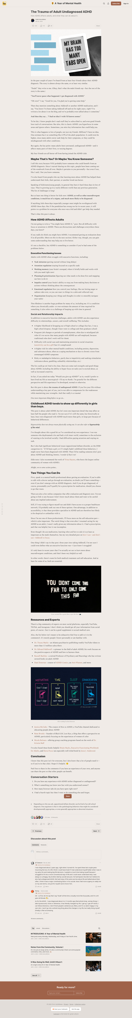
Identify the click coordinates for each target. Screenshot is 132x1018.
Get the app (75, 1009)
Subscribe (116, 3)
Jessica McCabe (40, 727)
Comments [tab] (35, 845)
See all (34, 975)
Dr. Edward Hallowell (43, 649)
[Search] (104, 3)
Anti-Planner (77, 662)
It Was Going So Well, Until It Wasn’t (46, 962)
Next (95, 831)
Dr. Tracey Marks (41, 642)
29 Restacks (54, 817)
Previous (38, 831)
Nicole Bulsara (40, 740)
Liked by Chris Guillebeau (43, 865)
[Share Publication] (108, 3)
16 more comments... (37, 918)
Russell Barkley (40, 656)
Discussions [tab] (45, 928)
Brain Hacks (65, 748)
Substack (56, 1014)
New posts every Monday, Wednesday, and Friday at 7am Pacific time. (54, 936)
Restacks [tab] (43, 845)
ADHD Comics (62, 662)
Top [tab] (33, 928)
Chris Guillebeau (40, 19)
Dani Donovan (40, 662)
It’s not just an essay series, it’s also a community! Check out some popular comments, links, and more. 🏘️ (55, 951)
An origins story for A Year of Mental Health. (45, 965)
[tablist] (39, 845)
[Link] (28, 159)
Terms (71, 1004)
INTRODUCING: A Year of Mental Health (48, 934)
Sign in (126, 3)
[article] (66, 938)
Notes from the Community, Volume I (47, 947)
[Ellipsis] (100, 862)
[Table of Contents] (2, 509)
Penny (37, 891)
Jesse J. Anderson (88, 751)
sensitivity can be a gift (44, 345)
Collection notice (80, 1004)
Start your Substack (61, 1009)
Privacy (66, 1004)
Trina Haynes (70, 459)
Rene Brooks (39, 733)
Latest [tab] (38, 928)
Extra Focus (48, 751)
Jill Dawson (38, 863)
